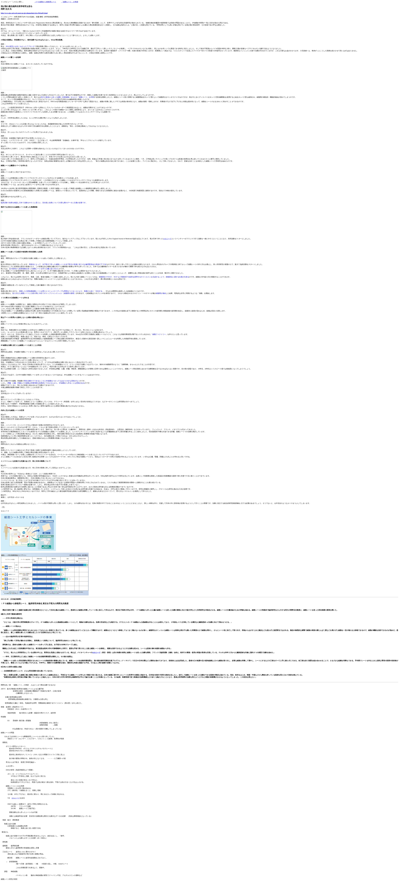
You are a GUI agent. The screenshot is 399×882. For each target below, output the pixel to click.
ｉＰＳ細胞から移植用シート (45, 2)
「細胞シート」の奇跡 (69, 2)
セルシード (167, 239)
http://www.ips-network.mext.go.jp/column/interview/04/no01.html (24, 13)
